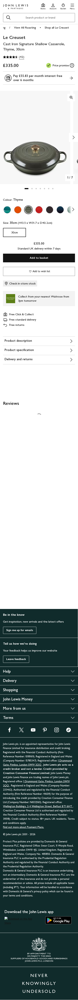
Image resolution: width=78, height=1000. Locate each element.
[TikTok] (68, 731)
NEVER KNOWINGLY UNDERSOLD (39, 983)
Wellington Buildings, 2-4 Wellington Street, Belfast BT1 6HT (38, 806)
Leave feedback (16, 659)
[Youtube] (33, 731)
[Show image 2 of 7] (73, 137)
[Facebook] (9, 731)
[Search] (8, 17)
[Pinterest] (45, 731)
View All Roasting (25, 27)
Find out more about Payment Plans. (23, 827)
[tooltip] (72, 65)
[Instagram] (56, 731)
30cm (14, 232)
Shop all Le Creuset (57, 27)
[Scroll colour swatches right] (72, 209)
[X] (21, 731)
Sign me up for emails (19, 630)
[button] (72, 6)
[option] (7, 210)
